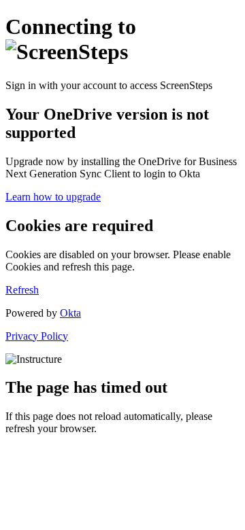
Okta (70, 313)
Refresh (22, 290)
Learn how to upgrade (53, 196)
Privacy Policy (36, 336)
